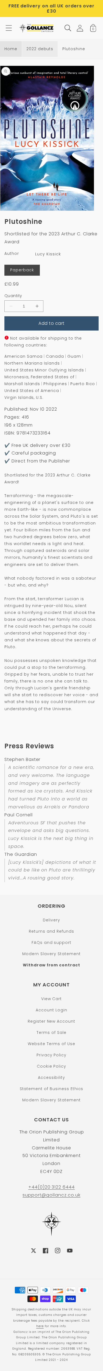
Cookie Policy (51, 1066)
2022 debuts (40, 49)
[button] (8, 28)
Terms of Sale (51, 1032)
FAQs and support (51, 942)
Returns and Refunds (51, 931)
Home (10, 49)
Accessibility (51, 1077)
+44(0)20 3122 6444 (51, 1187)
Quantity (13, 295)
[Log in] (80, 28)
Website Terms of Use (51, 1043)
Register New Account (51, 1021)
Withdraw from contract (51, 965)
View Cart (51, 999)
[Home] (37, 27)
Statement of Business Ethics (51, 1088)
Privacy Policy (51, 1055)
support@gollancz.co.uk (51, 1195)
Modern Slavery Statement (51, 954)
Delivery (51, 920)
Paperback (22, 270)
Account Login (51, 1010)
